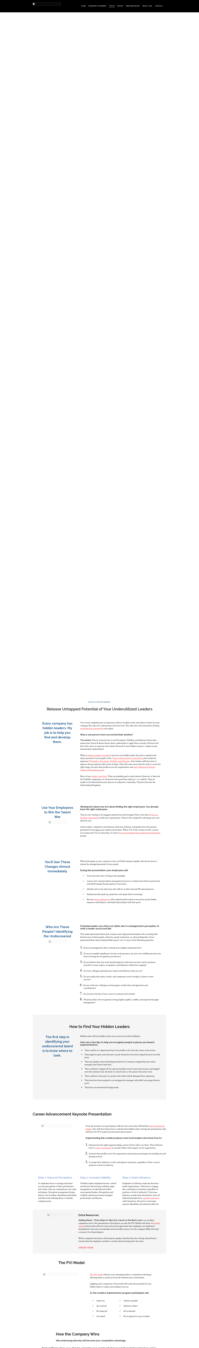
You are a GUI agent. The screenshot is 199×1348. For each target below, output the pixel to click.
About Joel (147, 6)
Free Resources (133, 6)
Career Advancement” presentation (128, 758)
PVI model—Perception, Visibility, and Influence (109, 761)
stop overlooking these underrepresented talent (140, 832)
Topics (112, 6)
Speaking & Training (97, 6)
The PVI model (96, 1274)
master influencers (102, 899)
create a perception (103, 1147)
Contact (159, 6)
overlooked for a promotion (92, 728)
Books (120, 6)
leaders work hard (99, 776)
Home (83, 6)
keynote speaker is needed (98, 755)
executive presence (151, 1198)
